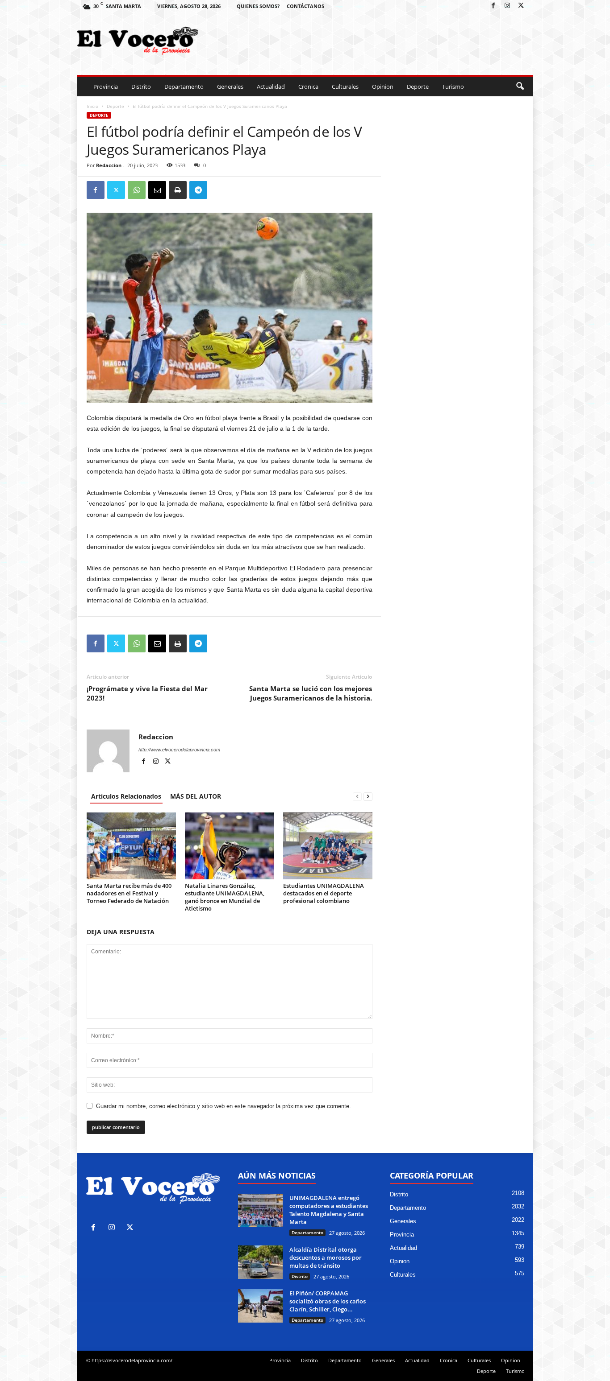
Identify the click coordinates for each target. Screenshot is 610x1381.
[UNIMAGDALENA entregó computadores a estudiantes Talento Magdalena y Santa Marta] (260, 1210)
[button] (520, 86)
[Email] (157, 190)
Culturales (345, 86)
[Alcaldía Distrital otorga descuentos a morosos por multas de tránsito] (260, 1262)
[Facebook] (493, 6)
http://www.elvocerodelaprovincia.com (179, 749)
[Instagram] (507, 6)
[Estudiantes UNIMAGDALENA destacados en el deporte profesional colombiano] (327, 845)
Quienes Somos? (258, 6)
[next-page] (367, 796)
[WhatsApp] (137, 190)
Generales (230, 86)
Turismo (453, 86)
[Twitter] (521, 6)
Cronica (308, 86)
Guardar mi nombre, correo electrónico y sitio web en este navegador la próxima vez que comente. (223, 1106)
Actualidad (271, 86)
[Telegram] (198, 190)
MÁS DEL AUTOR (195, 796)
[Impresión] (178, 190)
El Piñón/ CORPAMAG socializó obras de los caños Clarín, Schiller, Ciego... (327, 1301)
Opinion (382, 86)
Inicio (92, 106)
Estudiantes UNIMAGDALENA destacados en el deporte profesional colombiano (323, 893)
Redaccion (108, 165)
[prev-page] (357, 796)
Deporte (418, 86)
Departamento (184, 86)
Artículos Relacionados (126, 796)
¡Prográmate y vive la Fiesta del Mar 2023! (147, 693)
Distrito (141, 86)
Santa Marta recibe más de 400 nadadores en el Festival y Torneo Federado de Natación (129, 893)
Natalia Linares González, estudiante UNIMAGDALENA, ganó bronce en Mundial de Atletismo (224, 897)
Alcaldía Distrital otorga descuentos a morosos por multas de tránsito (325, 1257)
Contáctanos (305, 6)
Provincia (105, 86)
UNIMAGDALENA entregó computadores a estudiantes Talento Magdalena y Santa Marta (328, 1210)
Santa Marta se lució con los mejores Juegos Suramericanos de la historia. (310, 693)
